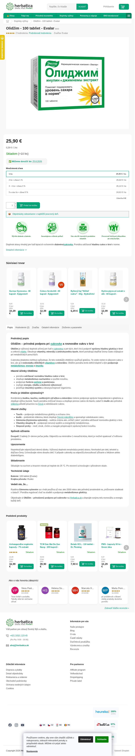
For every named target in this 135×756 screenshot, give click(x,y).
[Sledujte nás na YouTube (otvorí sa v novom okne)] (22, 725)
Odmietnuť (85, 739)
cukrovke (56, 343)
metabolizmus (18, 366)
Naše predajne (77, 627)
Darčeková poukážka (80, 642)
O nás (73, 634)
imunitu (39, 366)
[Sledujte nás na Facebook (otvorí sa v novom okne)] (10, 725)
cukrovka (68, 244)
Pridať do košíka (30, 205)
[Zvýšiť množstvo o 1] (15, 203)
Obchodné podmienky (16, 681)
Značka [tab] (35, 327)
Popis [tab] (10, 327)
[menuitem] (10, 16)
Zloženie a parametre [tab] (72, 327)
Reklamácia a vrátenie (16, 677)
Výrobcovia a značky (80, 645)
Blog (72, 630)
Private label (76, 681)
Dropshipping (76, 677)
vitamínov (50, 363)
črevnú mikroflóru (65, 417)
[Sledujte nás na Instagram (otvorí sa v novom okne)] (16, 725)
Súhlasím (102, 739)
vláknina (15, 404)
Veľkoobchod (76, 673)
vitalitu (23, 352)
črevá (40, 404)
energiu (29, 366)
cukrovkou (58, 349)
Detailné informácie (15, 250)
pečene (38, 382)
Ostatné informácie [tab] (50, 327)
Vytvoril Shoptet (121, 751)
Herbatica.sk (76, 498)
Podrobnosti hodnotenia (40, 33)
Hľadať (82, 7)
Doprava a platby (14, 670)
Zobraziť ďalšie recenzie (116, 608)
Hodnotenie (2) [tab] (22, 327)
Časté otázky (76, 638)
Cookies (10, 688)
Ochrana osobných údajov (18, 685)
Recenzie (74, 649)
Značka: (61, 33)
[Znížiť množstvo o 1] (15, 206)
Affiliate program (77, 670)
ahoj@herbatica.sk (19, 645)
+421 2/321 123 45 (19, 635)
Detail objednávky (14, 673)
